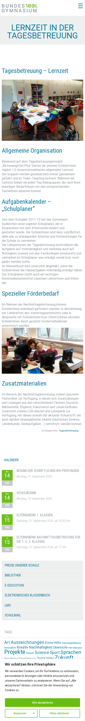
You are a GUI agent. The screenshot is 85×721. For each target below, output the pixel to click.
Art (7, 642)
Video (50, 658)
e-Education (14, 585)
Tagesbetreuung (68, 430)
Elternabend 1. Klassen (35, 515)
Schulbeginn (26, 493)
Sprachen (70, 652)
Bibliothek (13, 575)
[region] (42, 690)
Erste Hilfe (53, 643)
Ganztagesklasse (71, 643)
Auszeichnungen (27, 642)
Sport (55, 652)
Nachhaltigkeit (40, 647)
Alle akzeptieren (42, 702)
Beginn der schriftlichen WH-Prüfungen (48, 471)
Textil (41, 658)
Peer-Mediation (75, 648)
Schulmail (13, 615)
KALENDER (11, 460)
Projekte (14, 652)
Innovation (10, 647)
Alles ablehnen (59, 713)
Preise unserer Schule (22, 565)
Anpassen (19, 713)
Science (42, 652)
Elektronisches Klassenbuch (27, 595)
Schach (30, 653)
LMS (8, 605)
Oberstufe (60, 647)
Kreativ (22, 647)
